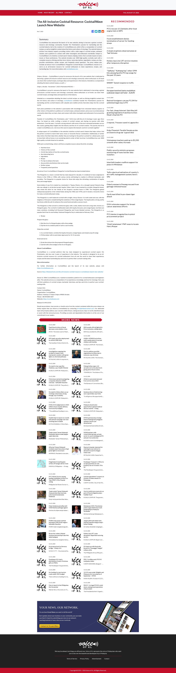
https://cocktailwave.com (45, 268)
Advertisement (96, 658)
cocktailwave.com (72, 69)
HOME (40, 12)
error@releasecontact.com (85, 308)
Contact (106, 658)
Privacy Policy (84, 658)
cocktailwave (68, 100)
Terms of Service (72, 658)
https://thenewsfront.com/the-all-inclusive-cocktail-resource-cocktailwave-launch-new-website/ (72, 272)
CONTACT (68, 12)
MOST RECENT (49, 12)
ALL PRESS (59, 12)
